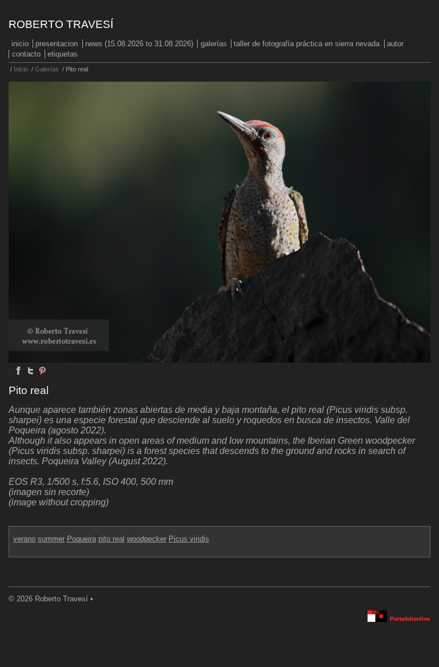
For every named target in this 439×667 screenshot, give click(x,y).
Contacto (26, 54)
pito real (111, 539)
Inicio (20, 43)
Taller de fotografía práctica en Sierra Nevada (307, 43)
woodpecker (146, 539)
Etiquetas (62, 54)
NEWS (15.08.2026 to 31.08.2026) (139, 43)
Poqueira (81, 539)
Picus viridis (189, 539)
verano (24, 539)
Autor (395, 43)
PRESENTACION (56, 43)
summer (51, 539)
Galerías (214, 43)
